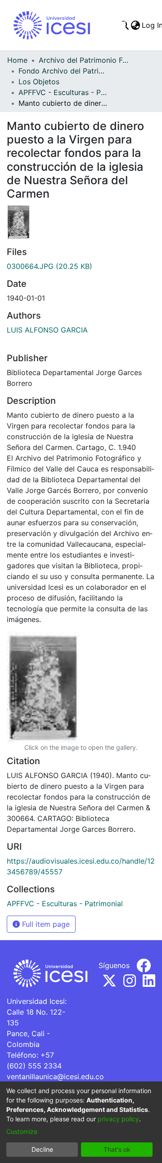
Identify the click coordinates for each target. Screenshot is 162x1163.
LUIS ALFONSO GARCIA (47, 329)
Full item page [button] (45, 924)
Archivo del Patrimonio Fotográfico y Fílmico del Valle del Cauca (84, 60)
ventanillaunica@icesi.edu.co (55, 1076)
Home (17, 60)
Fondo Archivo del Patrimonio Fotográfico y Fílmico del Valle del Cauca (63, 70)
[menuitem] (135, 25)
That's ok (117, 1149)
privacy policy (118, 1119)
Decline (42, 1149)
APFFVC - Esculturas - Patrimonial (63, 92)
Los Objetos (38, 81)
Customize (21, 1131)
